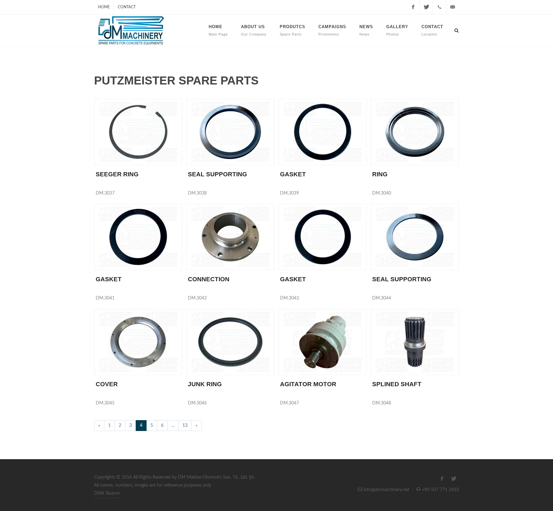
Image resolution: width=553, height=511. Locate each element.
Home (104, 7)
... (173, 425)
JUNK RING (205, 384)
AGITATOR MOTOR (308, 384)
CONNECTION (208, 279)
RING (380, 174)
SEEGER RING (117, 174)
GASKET (293, 174)
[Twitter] (426, 7)
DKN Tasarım (107, 493)
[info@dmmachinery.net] (452, 7)
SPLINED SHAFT (396, 384)
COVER (107, 384)
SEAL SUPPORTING (217, 174)
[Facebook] (413, 7)
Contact (127, 7)
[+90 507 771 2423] (439, 7)
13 (185, 425)
